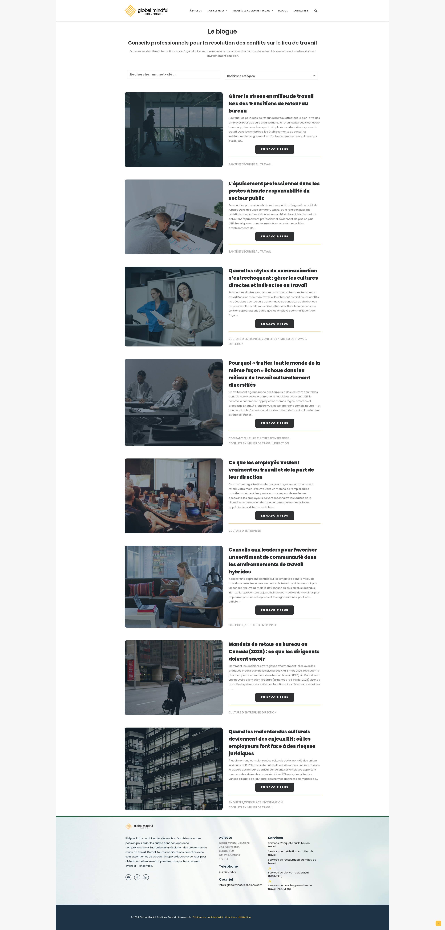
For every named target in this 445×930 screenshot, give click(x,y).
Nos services (216, 10)
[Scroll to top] (438, 923)
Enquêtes (236, 802)
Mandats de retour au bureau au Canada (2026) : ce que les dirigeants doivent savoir (274, 651)
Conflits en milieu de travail (284, 339)
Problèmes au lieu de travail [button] (251, 10)
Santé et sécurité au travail (250, 164)
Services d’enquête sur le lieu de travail (289, 844)
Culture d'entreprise (245, 339)
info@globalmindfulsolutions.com (240, 885)
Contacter (300, 10)
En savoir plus (274, 149)
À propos (196, 10)
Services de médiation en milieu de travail (290, 853)
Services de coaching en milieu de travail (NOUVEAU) (290, 887)
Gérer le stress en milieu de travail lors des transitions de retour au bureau (271, 103)
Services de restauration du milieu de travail (292, 861)
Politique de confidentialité (208, 917)
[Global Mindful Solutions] (146, 11)
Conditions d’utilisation (238, 917)
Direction (236, 344)
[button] (317, 10)
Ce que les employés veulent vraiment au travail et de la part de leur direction (271, 469)
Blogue (283, 10)
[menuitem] (196, 10)
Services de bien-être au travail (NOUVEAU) (288, 874)
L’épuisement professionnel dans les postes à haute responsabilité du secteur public (274, 190)
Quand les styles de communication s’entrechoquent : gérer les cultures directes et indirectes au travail (273, 278)
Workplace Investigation (263, 802)
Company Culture (242, 438)
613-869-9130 (227, 872)
